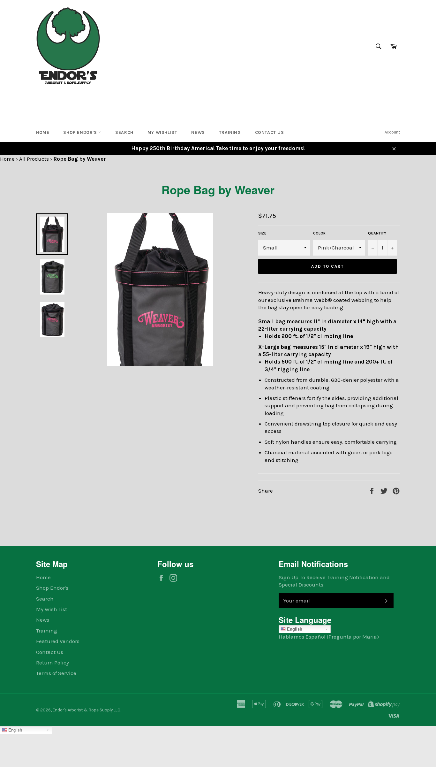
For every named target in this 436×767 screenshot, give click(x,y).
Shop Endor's (80, 132)
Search (124, 132)
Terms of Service (56, 673)
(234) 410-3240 (56, 97)
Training (230, 132)
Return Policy (52, 662)
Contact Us (269, 132)
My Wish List (51, 609)
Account (392, 132)
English (294, 629)
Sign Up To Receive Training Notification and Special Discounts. (334, 581)
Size (262, 233)
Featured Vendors (57, 641)
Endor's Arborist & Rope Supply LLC (86, 710)
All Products (34, 159)
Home (42, 132)
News (198, 132)
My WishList (162, 132)
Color (319, 233)
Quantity (377, 233)
